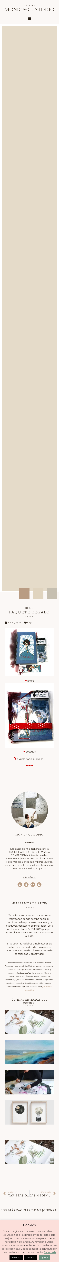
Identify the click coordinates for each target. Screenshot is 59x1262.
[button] (29, 18)
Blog (29, 622)
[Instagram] (20, 884)
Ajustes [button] (44, 1257)
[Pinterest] (26, 884)
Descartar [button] (30, 1257)
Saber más (50, 1252)
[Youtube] (32, 884)
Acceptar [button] (16, 1257)
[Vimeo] (39, 884)
